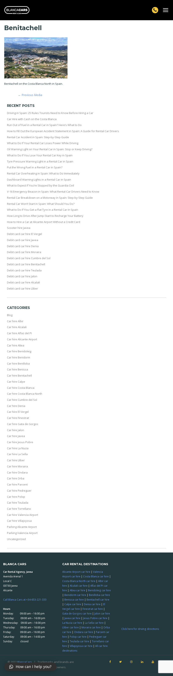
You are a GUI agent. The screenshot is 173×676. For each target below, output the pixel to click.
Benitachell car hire (97, 599)
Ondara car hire (83, 632)
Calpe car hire (72, 604)
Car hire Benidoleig (19, 351)
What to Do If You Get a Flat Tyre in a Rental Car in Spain (42, 210)
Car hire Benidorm (18, 357)
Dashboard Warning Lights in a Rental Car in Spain (39, 179)
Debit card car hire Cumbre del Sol (28, 258)
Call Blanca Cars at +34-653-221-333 (24, 599)
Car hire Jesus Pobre (20, 442)
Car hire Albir (15, 321)
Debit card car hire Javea (22, 240)
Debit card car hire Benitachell (26, 264)
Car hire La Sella (17, 454)
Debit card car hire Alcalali (23, 282)
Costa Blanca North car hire (78, 581)
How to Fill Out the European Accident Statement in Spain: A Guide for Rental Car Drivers (63, 131)
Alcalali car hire (79, 585)
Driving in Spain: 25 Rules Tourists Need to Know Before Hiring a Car (50, 113)
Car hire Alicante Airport (22, 339)
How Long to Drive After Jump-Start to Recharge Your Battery (45, 216)
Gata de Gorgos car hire (77, 613)
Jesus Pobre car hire (95, 618)
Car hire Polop (16, 497)
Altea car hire (77, 590)
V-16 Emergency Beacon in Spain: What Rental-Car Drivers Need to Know (53, 191)
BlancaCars (24, 662)
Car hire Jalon (15, 430)
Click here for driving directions (140, 628)
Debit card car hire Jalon (22, 276)
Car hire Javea (16, 436)
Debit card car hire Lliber (22, 288)
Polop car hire (78, 636)
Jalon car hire (102, 613)
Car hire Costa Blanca (20, 388)
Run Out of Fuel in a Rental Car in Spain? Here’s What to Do (44, 125)
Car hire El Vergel (18, 412)
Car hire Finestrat (18, 418)
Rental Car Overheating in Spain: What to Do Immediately (43, 173)
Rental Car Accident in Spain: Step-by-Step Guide (38, 137)
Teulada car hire (79, 641)
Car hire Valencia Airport (22, 515)
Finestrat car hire (92, 608)
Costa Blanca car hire (96, 576)
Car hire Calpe (16, 382)
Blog (9, 315)
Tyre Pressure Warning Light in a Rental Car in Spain (40, 161)
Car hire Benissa (17, 369)
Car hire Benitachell (19, 375)
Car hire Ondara (17, 472)
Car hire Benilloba (18, 363)
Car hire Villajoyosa (19, 521)
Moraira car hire (91, 627)
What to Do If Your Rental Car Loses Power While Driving (42, 143)
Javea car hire (72, 618)
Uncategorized (16, 539)
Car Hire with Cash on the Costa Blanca (32, 119)
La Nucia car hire (72, 622)
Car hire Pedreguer (19, 490)
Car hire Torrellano (19, 509)
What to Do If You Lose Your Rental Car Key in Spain (40, 155)
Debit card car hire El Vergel (24, 234)
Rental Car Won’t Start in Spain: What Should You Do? (40, 204)
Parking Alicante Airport (22, 527)
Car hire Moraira (17, 466)
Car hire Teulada (17, 502)
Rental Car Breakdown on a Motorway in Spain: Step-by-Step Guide (50, 198)
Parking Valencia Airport (22, 533)
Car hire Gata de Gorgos (22, 424)
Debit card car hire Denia (23, 246)
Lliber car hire (70, 627)
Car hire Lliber (16, 460)
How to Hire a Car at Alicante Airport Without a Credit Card (43, 222)
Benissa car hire (74, 599)
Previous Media (30, 95)
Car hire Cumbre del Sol (22, 400)
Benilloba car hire (99, 595)
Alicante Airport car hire (76, 571)
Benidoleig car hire (99, 590)
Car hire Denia (16, 406)
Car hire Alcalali (17, 327)
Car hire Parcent (17, 484)
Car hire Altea (15, 345)
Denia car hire (92, 604)
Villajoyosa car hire (81, 646)
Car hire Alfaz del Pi (19, 333)
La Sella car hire (94, 622)
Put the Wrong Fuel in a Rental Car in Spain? (34, 167)
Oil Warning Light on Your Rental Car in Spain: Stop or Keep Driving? (49, 149)
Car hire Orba (15, 478)
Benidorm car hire (75, 595)
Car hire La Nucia (17, 448)
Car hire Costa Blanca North (24, 394)
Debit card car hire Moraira (24, 252)
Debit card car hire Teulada (24, 270)
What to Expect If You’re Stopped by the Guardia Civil (40, 185)
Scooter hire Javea (18, 228)
